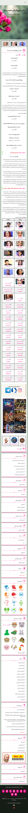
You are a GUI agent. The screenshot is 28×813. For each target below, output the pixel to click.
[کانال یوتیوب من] (15, 794)
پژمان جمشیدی (20, 307)
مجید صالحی (20, 374)
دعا (23, 543)
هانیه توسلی (20, 325)
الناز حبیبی (8, 349)
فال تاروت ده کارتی (20, 688)
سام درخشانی (8, 266)
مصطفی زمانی (8, 331)
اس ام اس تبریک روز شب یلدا (19, 466)
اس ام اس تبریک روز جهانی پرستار (18, 460)
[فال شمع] (8, 416)
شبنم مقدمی (20, 361)
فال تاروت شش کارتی (20, 682)
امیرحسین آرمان (20, 343)
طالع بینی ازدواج (21, 530)
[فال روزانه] (8, 405)
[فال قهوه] (20, 416)
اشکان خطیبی (20, 313)
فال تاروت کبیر (21, 665)
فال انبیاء (22, 494)
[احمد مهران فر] (22, 44)
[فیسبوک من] (17, 791)
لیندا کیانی (20, 228)
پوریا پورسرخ (20, 331)
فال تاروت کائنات (21, 668)
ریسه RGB (22, 572)
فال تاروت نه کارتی (21, 685)
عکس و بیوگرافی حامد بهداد (14, 10)
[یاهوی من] (24, 791)
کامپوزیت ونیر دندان (20, 709)
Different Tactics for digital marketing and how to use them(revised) (15, 716)
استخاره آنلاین (21, 484)
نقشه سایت (9, 803)
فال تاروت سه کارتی (20, 674)
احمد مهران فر (8, 276)
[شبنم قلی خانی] (6, 44)
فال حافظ (22, 742)
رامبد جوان (8, 313)
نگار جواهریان (8, 238)
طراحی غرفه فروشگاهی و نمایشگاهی (17, 729)
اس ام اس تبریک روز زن (20, 469)
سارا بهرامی (20, 301)
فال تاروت (22, 700)
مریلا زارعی (8, 361)
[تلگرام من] (21, 791)
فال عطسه (22, 771)
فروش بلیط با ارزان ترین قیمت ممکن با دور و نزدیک (15, 726)
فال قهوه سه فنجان (21, 507)
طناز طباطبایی (8, 374)
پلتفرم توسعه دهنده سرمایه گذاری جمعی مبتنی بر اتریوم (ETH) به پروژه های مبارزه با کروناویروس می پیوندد (14, 720)
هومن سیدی (8, 319)
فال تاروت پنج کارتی (20, 680)
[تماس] (10, 791)
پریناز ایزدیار (20, 319)
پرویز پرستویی (20, 349)
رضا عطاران (20, 337)
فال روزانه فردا (21, 781)
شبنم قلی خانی (20, 247)
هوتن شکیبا (20, 355)
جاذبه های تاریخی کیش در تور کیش (18, 724)
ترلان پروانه (20, 285)
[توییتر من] (7, 791)
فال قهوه (22, 504)
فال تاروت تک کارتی (20, 671)
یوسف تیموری (8, 307)
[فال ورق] (8, 428)
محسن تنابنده (8, 301)
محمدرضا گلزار (20, 276)
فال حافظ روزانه (21, 745)
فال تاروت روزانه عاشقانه (19, 694)
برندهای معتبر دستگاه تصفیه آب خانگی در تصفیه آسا (14, 712)
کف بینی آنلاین (21, 520)
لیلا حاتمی (8, 355)
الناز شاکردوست (8, 380)
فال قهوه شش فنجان (20, 510)
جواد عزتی (8, 228)
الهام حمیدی (20, 238)
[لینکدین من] (12, 794)
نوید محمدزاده (20, 368)
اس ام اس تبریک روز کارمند (19, 475)
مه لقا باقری (8, 343)
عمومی (18, 449)
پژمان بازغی (8, 337)
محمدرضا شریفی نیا (8, 291)
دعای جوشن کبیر (21, 540)
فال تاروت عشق (21, 691)
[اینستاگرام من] (14, 791)
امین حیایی (20, 380)
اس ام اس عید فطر (21, 463)
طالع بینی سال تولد (21, 653)
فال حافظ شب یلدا (21, 748)
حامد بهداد (8, 257)
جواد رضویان (8, 368)
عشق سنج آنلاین (21, 563)
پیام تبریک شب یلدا (20, 751)
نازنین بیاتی (20, 291)
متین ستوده (20, 257)
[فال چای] (20, 428)
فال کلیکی (22, 553)
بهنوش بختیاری (8, 285)
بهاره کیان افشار (20, 266)
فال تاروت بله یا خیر (20, 697)
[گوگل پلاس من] (3, 791)
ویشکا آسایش (8, 247)
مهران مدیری (8, 325)
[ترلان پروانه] (14, 44)
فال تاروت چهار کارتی (20, 677)
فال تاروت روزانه (21, 663)
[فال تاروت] (20, 405)
